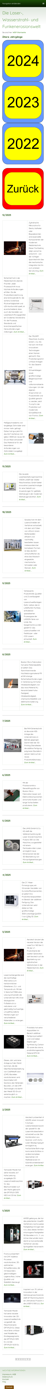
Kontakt (5, 1379)
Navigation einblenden (11, 3)
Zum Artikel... (19, 332)
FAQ (4, 1382)
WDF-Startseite (19, 32)
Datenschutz (7, 1377)
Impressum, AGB (9, 1374)
